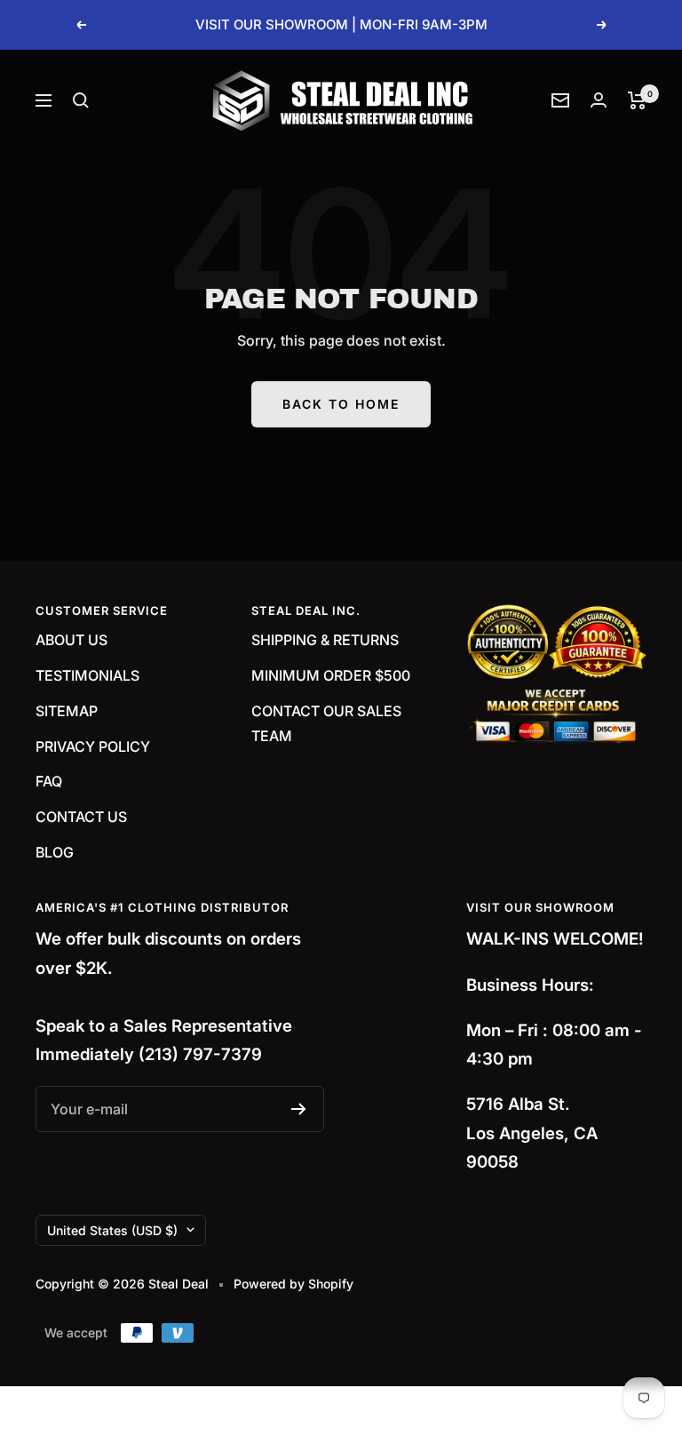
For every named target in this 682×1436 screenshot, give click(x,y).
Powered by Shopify (293, 1283)
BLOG (55, 852)
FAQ (49, 781)
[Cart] (637, 100)
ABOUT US (71, 640)
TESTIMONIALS (87, 675)
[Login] (599, 100)
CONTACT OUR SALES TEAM (326, 723)
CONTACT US (81, 817)
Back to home (341, 403)
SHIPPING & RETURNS (325, 640)
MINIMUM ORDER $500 (330, 675)
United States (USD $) (112, 1230)
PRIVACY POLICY (93, 746)
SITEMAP (67, 711)
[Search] (81, 100)
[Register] (298, 1109)
